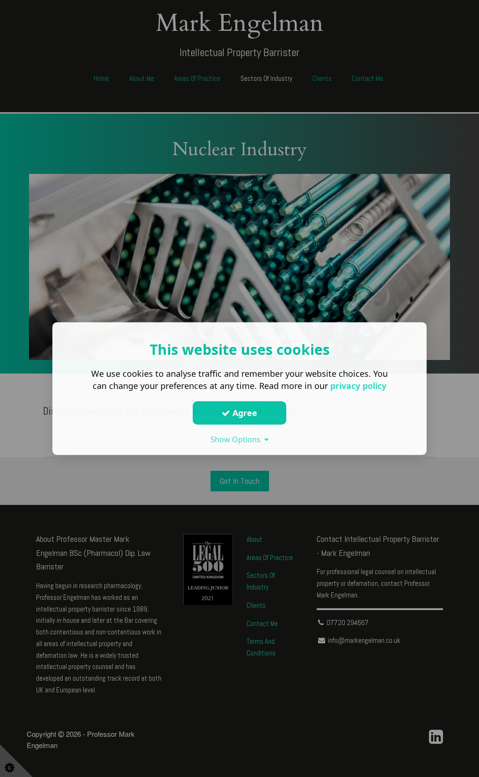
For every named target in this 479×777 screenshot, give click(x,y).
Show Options (237, 439)
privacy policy (358, 385)
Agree (243, 412)
